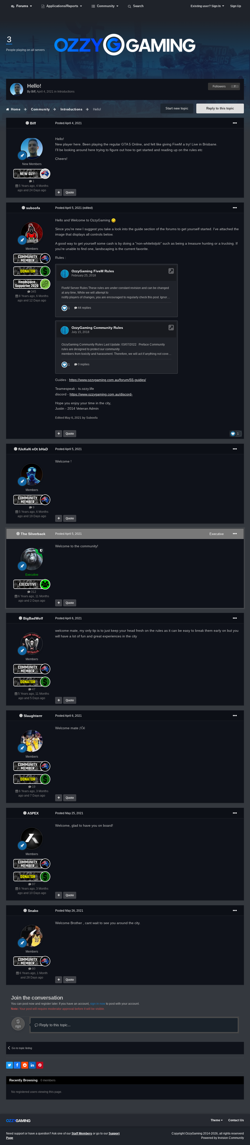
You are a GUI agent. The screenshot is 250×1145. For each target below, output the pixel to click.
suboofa (33, 208)
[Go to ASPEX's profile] (32, 838)
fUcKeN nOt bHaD (33, 449)
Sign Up (235, 6)
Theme (216, 1120)
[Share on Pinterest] (39, 1065)
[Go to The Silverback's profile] (32, 559)
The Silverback (33, 534)
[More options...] (235, 123)
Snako (33, 911)
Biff (33, 123)
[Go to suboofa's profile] (32, 233)
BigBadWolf (33, 618)
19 (33, 786)
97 (33, 884)
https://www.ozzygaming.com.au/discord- (101, 394)
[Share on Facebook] (17, 1065)
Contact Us (236, 1120)
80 (33, 968)
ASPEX (33, 813)
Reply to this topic (220, 108)
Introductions (65, 91)
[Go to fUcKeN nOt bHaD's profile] (32, 474)
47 (33, 689)
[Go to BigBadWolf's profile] (32, 643)
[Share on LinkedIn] (32, 1065)
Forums (22, 6)
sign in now (97, 1003)
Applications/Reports (62, 6)
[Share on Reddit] (24, 1065)
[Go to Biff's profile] (16, 89)
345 (33, 291)
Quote (70, 192)
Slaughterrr (33, 716)
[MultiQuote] (58, 192)
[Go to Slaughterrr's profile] (32, 741)
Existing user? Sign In (206, 6)
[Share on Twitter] (9, 1065)
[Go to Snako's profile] (32, 936)
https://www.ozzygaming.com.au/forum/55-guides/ (107, 380)
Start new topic (177, 108)
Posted (68, 123)
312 (33, 592)
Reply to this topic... (54, 1025)
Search (138, 6)
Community (105, 6)
